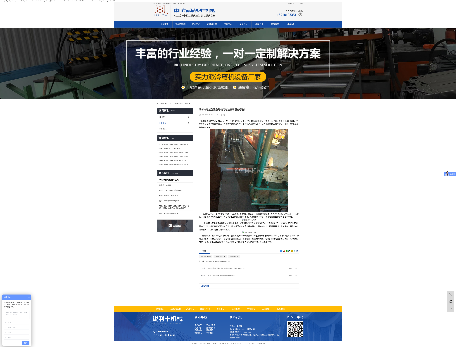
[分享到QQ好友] (289, 251)
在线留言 (275, 24)
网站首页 (165, 24)
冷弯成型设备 (234, 257)
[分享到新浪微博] (284, 251)
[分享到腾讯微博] (295, 251)
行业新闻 (187, 104)
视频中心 (228, 24)
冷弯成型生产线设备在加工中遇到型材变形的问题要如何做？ (175, 156)
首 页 (171, 104)
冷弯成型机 (210, 325)
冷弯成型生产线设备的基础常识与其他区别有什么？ (175, 164)
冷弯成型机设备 (206, 257)
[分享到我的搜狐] (292, 251)
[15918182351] (450, 294)
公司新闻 (162, 117)
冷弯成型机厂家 (220, 257)
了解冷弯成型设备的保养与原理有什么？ (175, 144)
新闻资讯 (259, 24)
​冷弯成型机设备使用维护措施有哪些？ (222, 275)
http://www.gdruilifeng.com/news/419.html (218, 261)
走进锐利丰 (212, 24)
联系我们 (291, 24)
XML (301, 3)
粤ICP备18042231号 (225, 343)
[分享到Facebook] (298, 251)
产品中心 (196, 24)
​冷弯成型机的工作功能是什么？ (171, 148)
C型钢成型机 (180, 24)
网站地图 (290, 3)
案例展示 (244, 24)
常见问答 (162, 129)
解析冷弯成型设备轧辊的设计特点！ (173, 160)
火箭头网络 (261, 343)
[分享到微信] (287, 251)
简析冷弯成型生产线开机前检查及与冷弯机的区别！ (175, 152)
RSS (296, 3)
